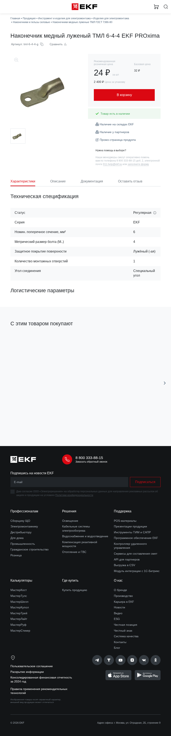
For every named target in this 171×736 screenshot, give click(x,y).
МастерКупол (19, 607)
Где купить (70, 580)
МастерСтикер (20, 630)
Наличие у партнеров (114, 132)
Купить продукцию (74, 590)
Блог (117, 647)
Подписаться (145, 482)
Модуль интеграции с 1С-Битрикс (137, 571)
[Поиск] (165, 7)
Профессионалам (24, 511)
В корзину (45, 424)
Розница (16, 555)
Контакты (120, 642)
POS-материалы (125, 520)
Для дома (17, 538)
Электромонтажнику (24, 526)
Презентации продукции (130, 526)
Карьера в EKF (124, 601)
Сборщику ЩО (20, 520)
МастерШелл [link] (19, 601)
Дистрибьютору (20, 532)
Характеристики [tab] (22, 181)
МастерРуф (18, 624)
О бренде (120, 590)
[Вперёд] (164, 383)
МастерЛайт (18, 619)
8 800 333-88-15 (89, 458)
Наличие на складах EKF (117, 124)
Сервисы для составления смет (135, 553)
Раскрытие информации (27, 671)
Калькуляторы (21, 580)
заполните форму (138, 164)
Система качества (126, 636)
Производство (123, 596)
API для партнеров (127, 559)
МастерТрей (18, 613)
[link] (97, 660)
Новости (119, 607)
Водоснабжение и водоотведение (85, 536)
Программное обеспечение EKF (136, 538)
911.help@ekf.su (112, 164)
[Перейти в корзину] (156, 6)
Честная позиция (125, 624)
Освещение (70, 520)
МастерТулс (18, 596)
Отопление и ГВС (74, 552)
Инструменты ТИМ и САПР (132, 532)
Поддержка (122, 511)
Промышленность (22, 543)
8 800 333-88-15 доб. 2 (130, 160)
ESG (117, 619)
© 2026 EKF (17, 722)
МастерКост (18, 590)
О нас (118, 580)
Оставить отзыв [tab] (130, 181)
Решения (69, 511)
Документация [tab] (92, 181)
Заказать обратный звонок (91, 461)
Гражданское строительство (29, 549)
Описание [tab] (58, 181)
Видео (118, 613)
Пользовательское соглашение (31, 666)
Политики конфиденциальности (74, 495)
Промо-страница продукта (118, 139)
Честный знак (123, 630)
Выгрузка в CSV (124, 565)
